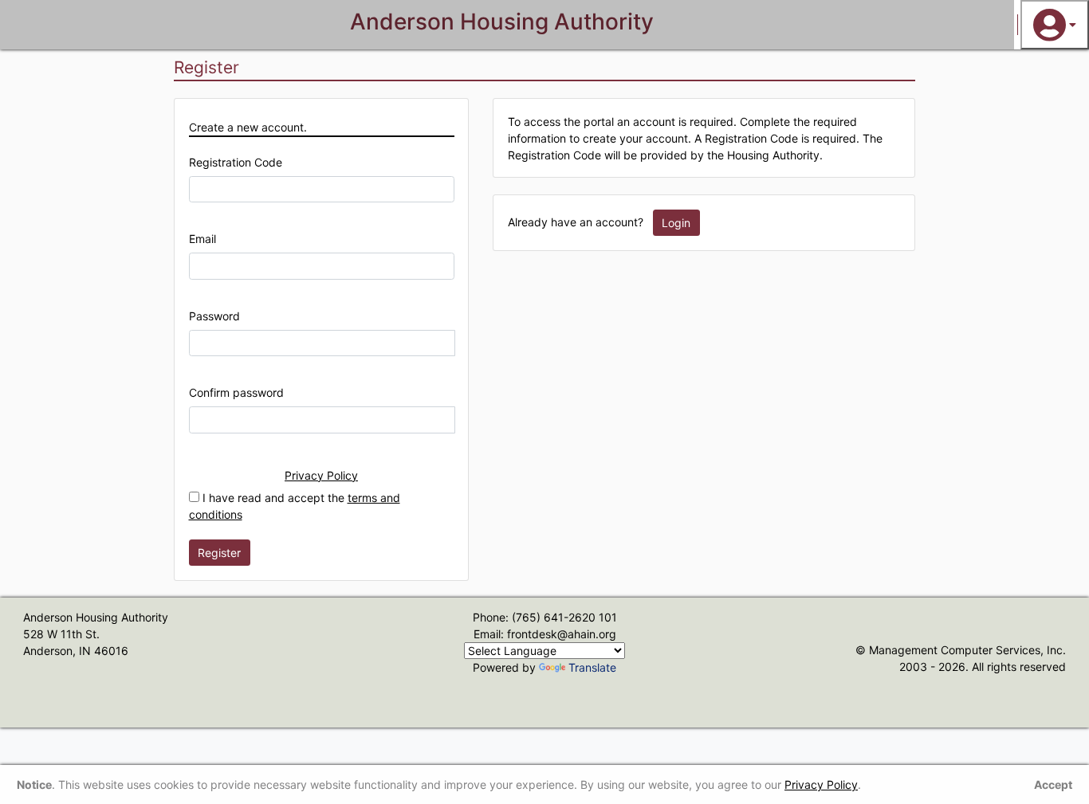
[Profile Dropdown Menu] (1054, 24)
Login (676, 222)
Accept (1053, 784)
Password (214, 316)
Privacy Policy (321, 475)
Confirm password (236, 392)
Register (219, 552)
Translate (592, 667)
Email (202, 238)
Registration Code (235, 162)
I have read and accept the (294, 506)
